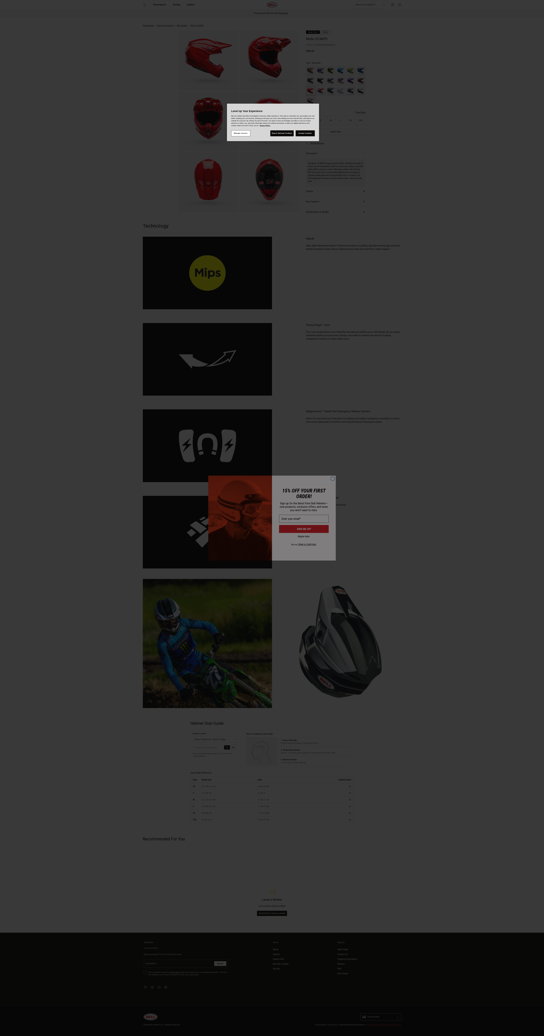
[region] (273, 122)
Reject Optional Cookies (282, 133)
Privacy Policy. (265, 125)
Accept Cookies (305, 133)
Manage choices (241, 133)
